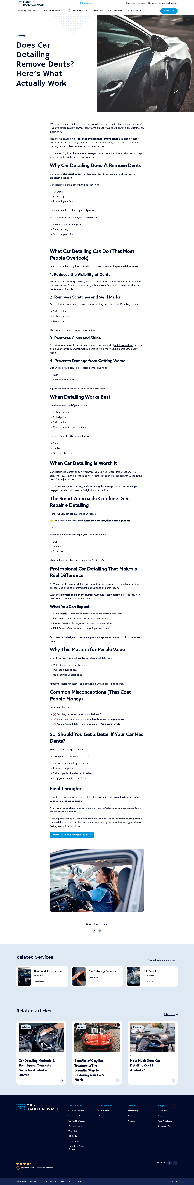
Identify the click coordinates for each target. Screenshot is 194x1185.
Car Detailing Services (102, 971)
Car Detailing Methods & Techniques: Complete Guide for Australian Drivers (37, 1068)
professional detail (97, 658)
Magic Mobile (134, 11)
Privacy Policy (66, 1181)
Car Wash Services (76, 1111)
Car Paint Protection (76, 1121)
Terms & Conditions (49, 1181)
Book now (169, 11)
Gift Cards (72, 1136)
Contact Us (130, 3)
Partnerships (133, 1116)
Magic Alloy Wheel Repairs (76, 1147)
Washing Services (26, 11)
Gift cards (152, 3)
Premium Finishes (76, 1126)
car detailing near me (93, 808)
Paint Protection (79, 11)
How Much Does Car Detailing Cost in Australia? (145, 1065)
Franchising (133, 1111)
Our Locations (115, 11)
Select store (87, 3)
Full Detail (149, 971)
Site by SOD (173, 1181)
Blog (100, 1116)
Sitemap (79, 1181)
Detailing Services (51, 11)
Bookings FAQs (164, 1126)
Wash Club (98, 11)
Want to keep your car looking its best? (72, 835)
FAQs (160, 1116)
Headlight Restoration (48, 971)
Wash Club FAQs (165, 1121)
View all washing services (161, 960)
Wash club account (170, 3)
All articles (169, 1014)
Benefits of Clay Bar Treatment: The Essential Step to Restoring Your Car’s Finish (89, 1070)
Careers (141, 3)
